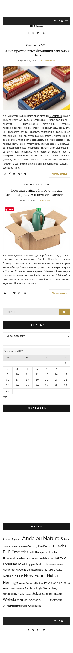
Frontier (20, 558)
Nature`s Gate (53, 569)
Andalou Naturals (42, 538)
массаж (56, 599)
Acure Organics (12, 539)
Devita (60, 546)
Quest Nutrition (17, 589)
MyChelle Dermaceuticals (29, 570)
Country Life (35, 546)
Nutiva (21, 583)
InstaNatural (46, 558)
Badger (23, 547)
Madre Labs (42, 564)
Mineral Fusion (56, 565)
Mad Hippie (27, 564)
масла (44, 600)
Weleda (9, 600)
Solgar (37, 593)
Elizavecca (8, 558)
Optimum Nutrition (34, 583)
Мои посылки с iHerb (36, 185)
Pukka (6, 589)
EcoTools (54, 552)
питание (23, 606)
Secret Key (50, 588)
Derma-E (48, 546)
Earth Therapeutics (38, 552)
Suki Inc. (47, 593)
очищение (11, 605)
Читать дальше (59, 174)
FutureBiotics (33, 559)
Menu (38, 26)
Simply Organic (25, 594)
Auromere (14, 547)
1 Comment (46, 200)
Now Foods (35, 575)
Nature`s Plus (13, 576)
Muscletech (55, 116)
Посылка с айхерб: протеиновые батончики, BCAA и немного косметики (36, 192)
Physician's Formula (57, 583)
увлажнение (34, 606)
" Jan (5, 397)
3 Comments (48, 61)
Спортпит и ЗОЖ (36, 45)
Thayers (58, 594)
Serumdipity (10, 593)
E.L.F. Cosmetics (15, 552)
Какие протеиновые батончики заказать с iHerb (37, 53)
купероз (33, 600)
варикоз (21, 599)
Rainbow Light (33, 588)
